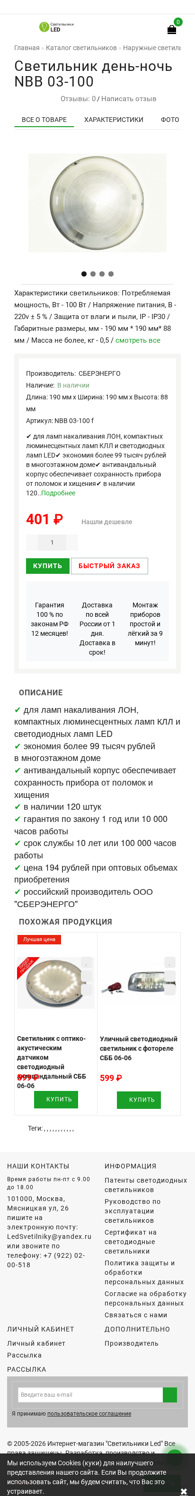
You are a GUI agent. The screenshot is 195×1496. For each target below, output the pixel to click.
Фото (170, 119)
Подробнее (58, 493)
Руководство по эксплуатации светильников (133, 1211)
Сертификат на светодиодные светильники (131, 1241)
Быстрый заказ (110, 566)
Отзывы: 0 (76, 99)
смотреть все (137, 340)
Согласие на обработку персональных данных (146, 1298)
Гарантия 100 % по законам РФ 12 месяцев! (50, 619)
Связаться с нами (136, 1315)
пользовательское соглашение (89, 1413)
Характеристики (113, 119)
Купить (47, 566)
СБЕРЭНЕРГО (100, 373)
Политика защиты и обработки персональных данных (144, 1272)
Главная (27, 48)
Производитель (132, 1343)
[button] (84, 274)
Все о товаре (44, 119)
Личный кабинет (36, 1343)
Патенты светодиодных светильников (146, 1184)
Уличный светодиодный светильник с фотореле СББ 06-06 (138, 1048)
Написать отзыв (129, 99)
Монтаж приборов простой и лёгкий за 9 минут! (145, 624)
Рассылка (24, 1355)
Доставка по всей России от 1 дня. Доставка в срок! (97, 628)
